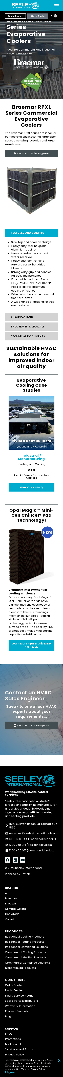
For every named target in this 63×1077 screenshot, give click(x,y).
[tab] (31, 233)
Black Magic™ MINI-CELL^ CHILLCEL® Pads (31, 283)
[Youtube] (22, 860)
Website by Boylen (17, 874)
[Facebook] (7, 860)
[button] (11, 444)
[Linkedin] (15, 860)
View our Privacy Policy (33, 1069)
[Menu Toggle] (56, 5)
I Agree (10, 1072)
